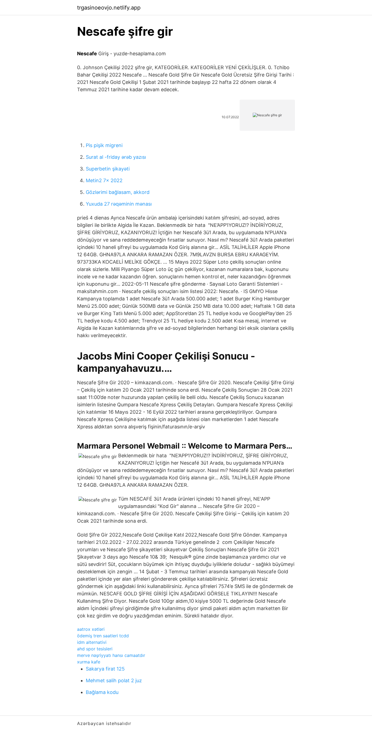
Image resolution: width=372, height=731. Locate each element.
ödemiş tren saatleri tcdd (103, 635)
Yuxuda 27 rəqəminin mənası (119, 204)
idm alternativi (91, 642)
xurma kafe (88, 662)
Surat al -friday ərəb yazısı (116, 157)
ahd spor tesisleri (94, 648)
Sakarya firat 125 (105, 669)
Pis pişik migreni (104, 145)
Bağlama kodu (102, 692)
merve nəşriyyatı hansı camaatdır (111, 655)
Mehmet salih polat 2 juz (114, 680)
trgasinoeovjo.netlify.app (109, 7)
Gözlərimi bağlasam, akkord (118, 192)
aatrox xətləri (91, 629)
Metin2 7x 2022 (104, 180)
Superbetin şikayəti (108, 169)
